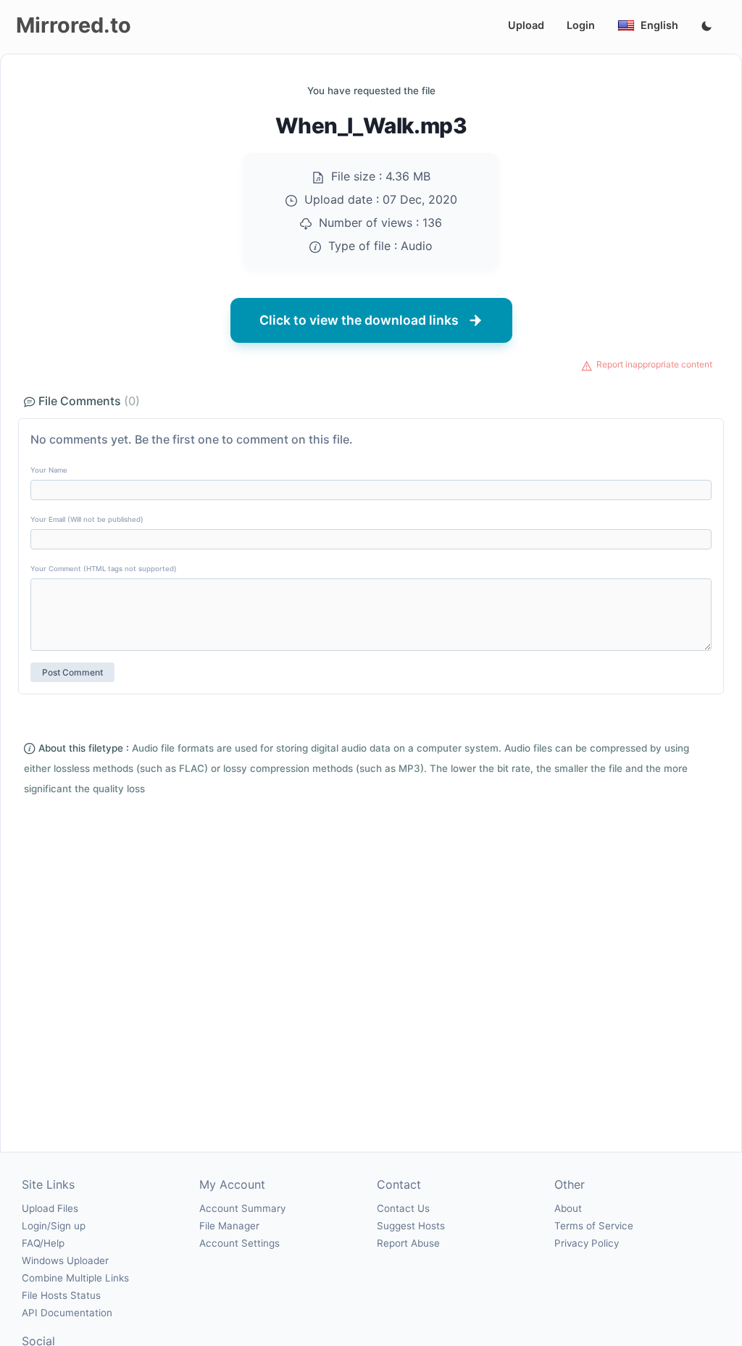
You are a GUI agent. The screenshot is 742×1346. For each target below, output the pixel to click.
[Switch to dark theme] (706, 27)
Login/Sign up (54, 1225)
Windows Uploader (65, 1260)
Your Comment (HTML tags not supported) (103, 569)
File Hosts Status (61, 1295)
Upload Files (50, 1208)
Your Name (48, 470)
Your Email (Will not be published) (86, 519)
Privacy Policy (586, 1243)
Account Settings (239, 1243)
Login (581, 25)
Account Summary (242, 1208)
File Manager (229, 1225)
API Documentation (67, 1312)
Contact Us (403, 1208)
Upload (526, 25)
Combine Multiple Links (75, 1278)
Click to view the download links (359, 320)
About (568, 1208)
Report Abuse (408, 1243)
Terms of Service (593, 1225)
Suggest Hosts (411, 1225)
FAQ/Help (43, 1243)
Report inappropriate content (654, 364)
